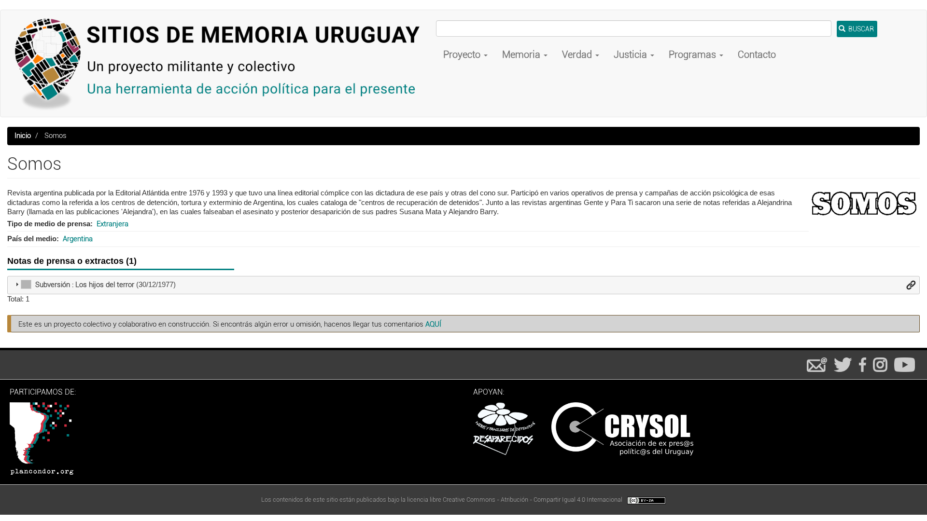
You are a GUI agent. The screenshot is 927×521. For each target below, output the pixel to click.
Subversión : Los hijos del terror (84, 284)
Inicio (22, 135)
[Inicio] (222, 63)
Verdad (578, 54)
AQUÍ (433, 324)
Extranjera (112, 223)
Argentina (78, 238)
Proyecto (463, 54)
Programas (693, 54)
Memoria (522, 54)
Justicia (631, 54)
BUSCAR (860, 29)
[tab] (463, 285)
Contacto (757, 54)
